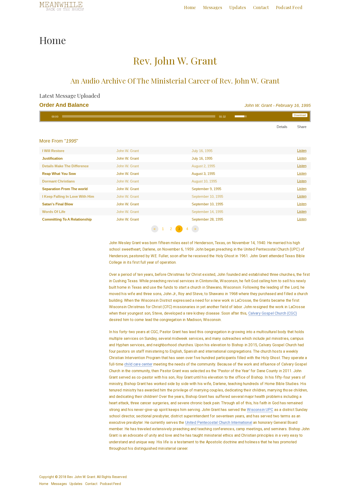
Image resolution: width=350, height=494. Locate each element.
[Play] (46, 116)
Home (190, 7)
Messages (212, 7)
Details (282, 127)
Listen (301, 150)
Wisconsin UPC (260, 409)
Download (300, 115)
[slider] (138, 116)
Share (301, 127)
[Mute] (231, 116)
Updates (237, 7)
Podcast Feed (289, 7)
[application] (145, 116)
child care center (138, 364)
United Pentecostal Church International (218, 422)
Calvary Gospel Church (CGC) (272, 313)
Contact (261, 7)
